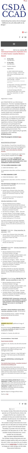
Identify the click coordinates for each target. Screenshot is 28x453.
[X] (22, 37)
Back (2, 49)
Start (5, 58)
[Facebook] (20, 37)
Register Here (4, 318)
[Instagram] (25, 37)
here (19, 137)
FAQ (7, 394)
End (5, 62)
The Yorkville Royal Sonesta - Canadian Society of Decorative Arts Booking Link (14, 363)
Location (4, 66)
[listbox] (20, 50)
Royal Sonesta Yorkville (7, 341)
